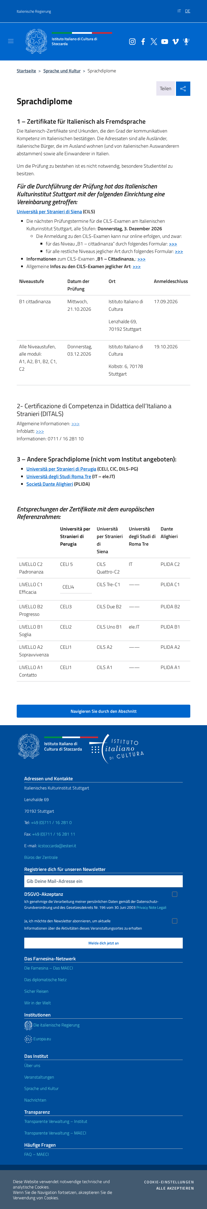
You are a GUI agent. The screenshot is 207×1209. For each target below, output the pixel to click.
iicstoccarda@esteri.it (57, 845)
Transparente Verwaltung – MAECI (55, 1133)
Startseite (26, 70)
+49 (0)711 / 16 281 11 (53, 834)
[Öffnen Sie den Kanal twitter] (152, 41)
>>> (75, 423)
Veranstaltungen (39, 1077)
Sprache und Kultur (62, 70)
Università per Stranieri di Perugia (61, 468)
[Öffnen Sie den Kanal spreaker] (185, 41)
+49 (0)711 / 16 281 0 (51, 822)
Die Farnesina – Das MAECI (48, 968)
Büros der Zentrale (41, 857)
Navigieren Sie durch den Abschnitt (104, 711)
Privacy (142, 907)
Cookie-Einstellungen (169, 1182)
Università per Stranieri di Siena (49, 211)
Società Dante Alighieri (49, 484)
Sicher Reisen (36, 991)
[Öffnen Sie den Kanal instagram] (131, 41)
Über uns (32, 1065)
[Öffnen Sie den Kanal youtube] (163, 41)
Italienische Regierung (34, 11)
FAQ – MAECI (36, 1154)
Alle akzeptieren (175, 1188)
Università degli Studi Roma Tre (58, 476)
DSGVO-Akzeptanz (43, 894)
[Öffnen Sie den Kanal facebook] (141, 41)
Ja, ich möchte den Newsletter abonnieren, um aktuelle (67, 921)
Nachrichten (35, 1100)
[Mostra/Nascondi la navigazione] (11, 41)
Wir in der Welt (37, 1002)
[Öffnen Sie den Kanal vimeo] (174, 41)
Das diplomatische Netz (45, 979)
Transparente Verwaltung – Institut (55, 1121)
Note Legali (157, 907)
